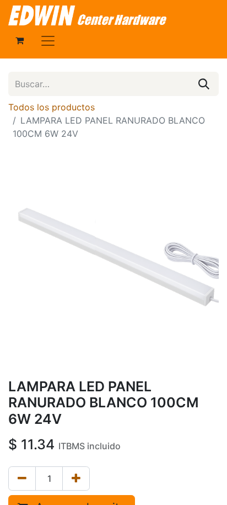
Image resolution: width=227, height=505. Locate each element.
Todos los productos (51, 107)
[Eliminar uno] (22, 478)
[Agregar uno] (76, 478)
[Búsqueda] (204, 84)
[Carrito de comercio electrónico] (19, 40)
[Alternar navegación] (48, 40)
